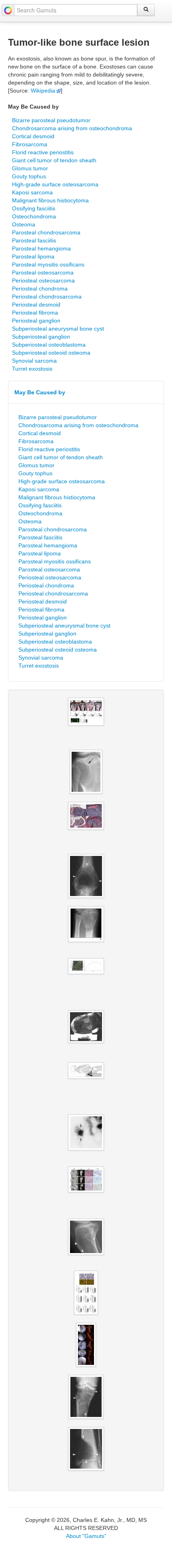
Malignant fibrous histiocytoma (50, 200)
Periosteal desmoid (36, 304)
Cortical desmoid (33, 136)
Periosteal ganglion (36, 320)
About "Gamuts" (86, 1536)
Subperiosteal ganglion (41, 336)
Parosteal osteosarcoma (43, 272)
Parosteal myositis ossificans (48, 264)
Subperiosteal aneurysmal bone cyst (58, 328)
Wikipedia (44, 90)
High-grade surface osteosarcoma (55, 184)
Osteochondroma (34, 216)
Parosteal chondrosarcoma (46, 232)
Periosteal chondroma (40, 288)
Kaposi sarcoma (32, 192)
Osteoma (23, 224)
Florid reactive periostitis (43, 152)
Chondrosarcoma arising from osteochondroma (72, 128)
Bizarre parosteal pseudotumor (51, 120)
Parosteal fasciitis (34, 240)
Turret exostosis (32, 368)
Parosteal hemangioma (41, 248)
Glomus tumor (30, 168)
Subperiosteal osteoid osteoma (51, 352)
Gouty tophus (29, 176)
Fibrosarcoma (29, 144)
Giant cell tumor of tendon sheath (54, 160)
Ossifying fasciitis (33, 208)
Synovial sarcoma (34, 360)
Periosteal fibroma (35, 312)
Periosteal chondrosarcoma (47, 296)
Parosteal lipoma (33, 256)
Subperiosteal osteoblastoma (49, 344)
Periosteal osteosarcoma (43, 280)
